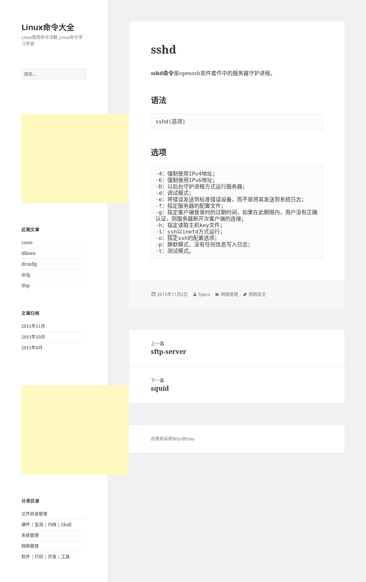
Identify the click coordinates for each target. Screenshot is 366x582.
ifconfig (29, 264)
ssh (172, 231)
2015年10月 (33, 337)
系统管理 (30, 535)
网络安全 (257, 294)
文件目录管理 (34, 514)
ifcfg (25, 275)
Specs (204, 294)
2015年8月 (32, 348)
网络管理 (30, 546)
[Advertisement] (75, 158)
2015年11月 (33, 326)
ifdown (28, 253)
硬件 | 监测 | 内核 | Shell (46, 525)
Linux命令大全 (47, 26)
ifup (25, 285)
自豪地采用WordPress (172, 439)
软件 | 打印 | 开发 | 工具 (45, 557)
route (27, 243)
